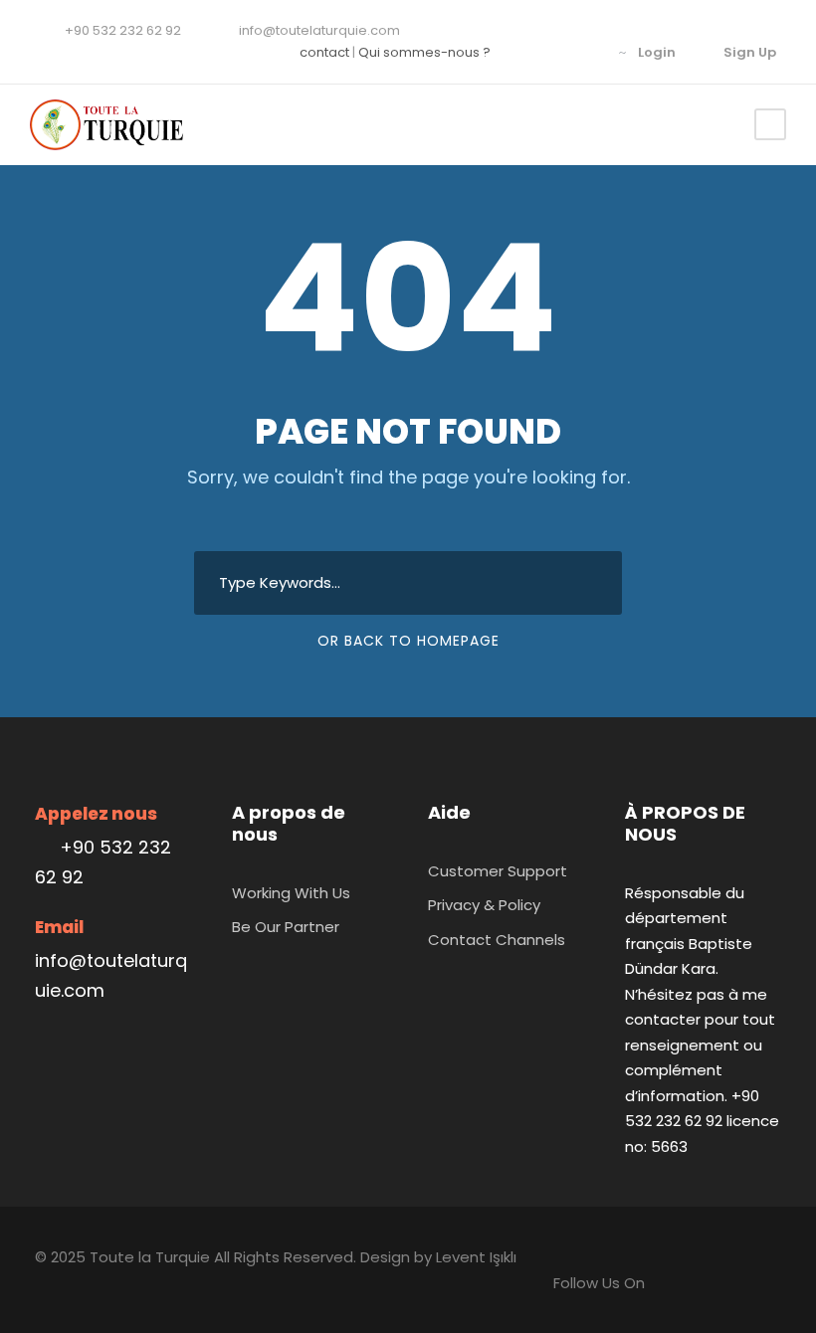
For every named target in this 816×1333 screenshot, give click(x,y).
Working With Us (291, 892)
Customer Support (497, 870)
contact (324, 52)
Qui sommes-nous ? (424, 52)
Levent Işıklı (476, 1256)
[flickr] (551, 52)
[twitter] (582, 52)
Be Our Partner (285, 926)
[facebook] (520, 52)
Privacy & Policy (484, 904)
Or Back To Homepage (408, 641)
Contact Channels (496, 939)
